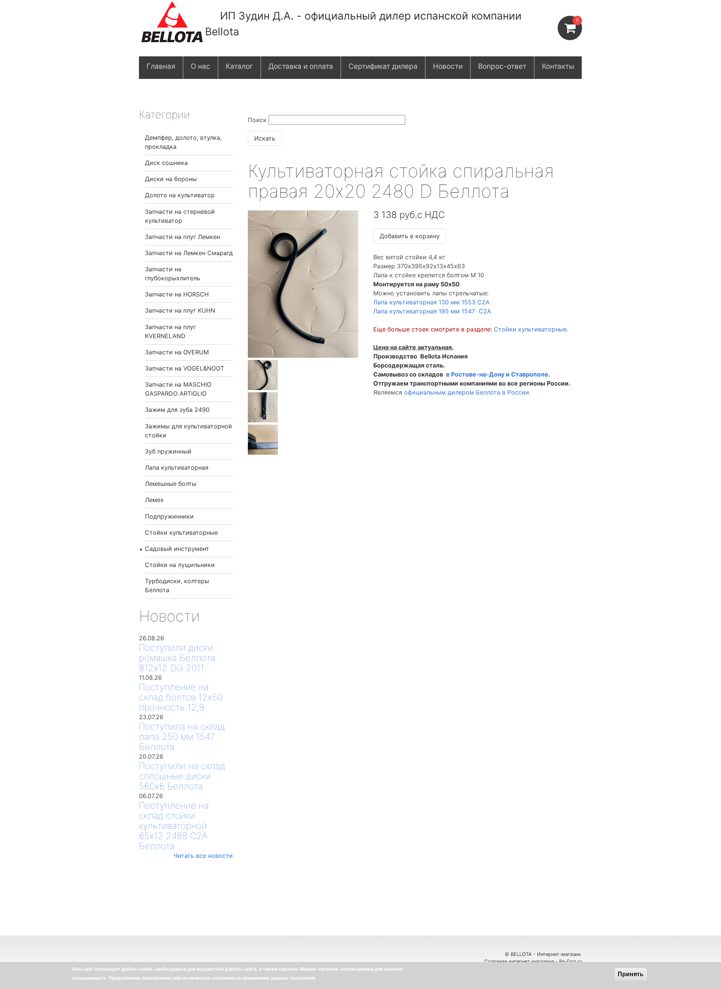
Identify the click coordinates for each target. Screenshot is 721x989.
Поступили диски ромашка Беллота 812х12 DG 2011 (177, 657)
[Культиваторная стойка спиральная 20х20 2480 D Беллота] (303, 355)
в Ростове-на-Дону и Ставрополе (497, 374)
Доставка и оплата (300, 66)
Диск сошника (166, 162)
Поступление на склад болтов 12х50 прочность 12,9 (181, 697)
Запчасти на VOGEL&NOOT (184, 368)
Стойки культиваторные (181, 532)
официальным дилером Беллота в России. (467, 392)
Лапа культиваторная (176, 467)
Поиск (257, 120)
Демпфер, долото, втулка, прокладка (183, 142)
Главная (160, 66)
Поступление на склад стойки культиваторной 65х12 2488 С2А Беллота (174, 825)
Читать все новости (203, 855)
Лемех (154, 500)
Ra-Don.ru (570, 961)
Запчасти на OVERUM (177, 352)
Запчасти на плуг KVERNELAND (170, 331)
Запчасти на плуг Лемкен (182, 236)
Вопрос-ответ (502, 66)
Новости (448, 66)
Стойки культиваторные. (531, 329)
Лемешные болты (170, 483)
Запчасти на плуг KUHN (180, 310)
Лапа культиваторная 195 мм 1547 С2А (433, 311)
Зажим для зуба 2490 (177, 409)
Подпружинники (169, 516)
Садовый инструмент (177, 548)
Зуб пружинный (168, 451)
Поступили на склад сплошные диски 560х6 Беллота (182, 776)
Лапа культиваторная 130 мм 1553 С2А (431, 302)
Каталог (239, 66)
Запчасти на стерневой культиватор (180, 216)
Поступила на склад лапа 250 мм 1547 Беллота (182, 736)
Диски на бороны (171, 179)
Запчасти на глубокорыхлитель (172, 273)
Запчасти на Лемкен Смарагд (189, 253)
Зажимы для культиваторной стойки (188, 430)
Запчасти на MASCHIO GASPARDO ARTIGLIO (178, 389)
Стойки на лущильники (180, 565)
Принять (631, 974)
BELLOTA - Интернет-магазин (546, 954)
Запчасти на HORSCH (177, 294)
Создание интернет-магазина (519, 961)
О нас (200, 66)
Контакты (558, 66)
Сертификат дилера (383, 66)
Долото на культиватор (180, 195)
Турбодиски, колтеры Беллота (177, 585)
